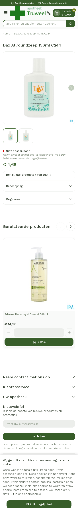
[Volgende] (71, 88)
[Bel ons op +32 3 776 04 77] (49, 13)
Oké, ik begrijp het (39, 504)
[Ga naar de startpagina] (28, 13)
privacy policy (61, 448)
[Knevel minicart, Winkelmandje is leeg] (57, 13)
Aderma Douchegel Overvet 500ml (26, 314)
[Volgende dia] (70, 226)
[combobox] (34, 23)
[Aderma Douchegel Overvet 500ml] (39, 274)
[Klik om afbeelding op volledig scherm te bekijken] (39, 88)
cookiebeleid (32, 494)
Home (6, 33)
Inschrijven (39, 436)
